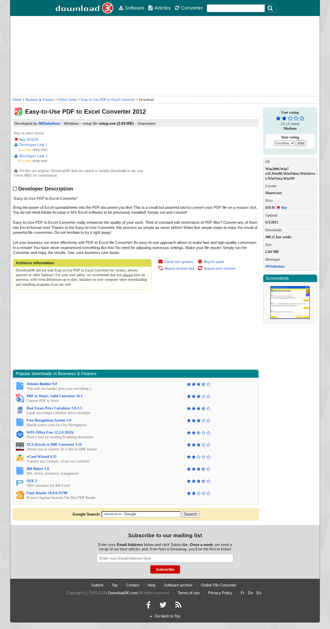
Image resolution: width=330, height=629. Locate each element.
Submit (97, 585)
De (250, 593)
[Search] (270, 8)
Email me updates (178, 262)
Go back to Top (167, 616)
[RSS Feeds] (178, 606)
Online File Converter (218, 585)
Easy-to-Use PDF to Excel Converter (108, 100)
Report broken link (179, 268)
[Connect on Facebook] (148, 606)
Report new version (219, 268)
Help (151, 585)
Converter (192, 8)
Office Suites (67, 100)
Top (115, 585)
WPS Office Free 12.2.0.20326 (50, 432)
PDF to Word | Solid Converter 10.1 (54, 396)
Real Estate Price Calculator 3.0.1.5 (54, 408)
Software (134, 8)
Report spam (214, 262)
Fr (242, 593)
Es (259, 593)
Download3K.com (123, 593)
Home (17, 100)
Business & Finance (40, 100)
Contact (132, 585)
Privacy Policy (220, 593)
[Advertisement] (165, 56)
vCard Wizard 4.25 (41, 457)
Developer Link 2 (33, 156)
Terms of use (189, 593)
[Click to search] (271, 8)
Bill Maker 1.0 (38, 469)
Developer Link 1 (33, 145)
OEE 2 (32, 481)
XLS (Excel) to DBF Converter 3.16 (54, 444)
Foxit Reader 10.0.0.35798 (47, 493)
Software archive (178, 585)
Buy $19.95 (28, 139)
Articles (162, 8)
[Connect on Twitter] (163, 606)
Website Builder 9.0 (42, 384)
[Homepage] (85, 8)
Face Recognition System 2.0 (49, 420)
